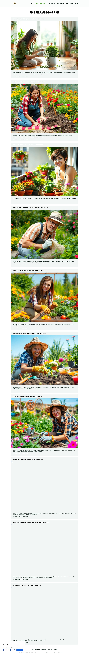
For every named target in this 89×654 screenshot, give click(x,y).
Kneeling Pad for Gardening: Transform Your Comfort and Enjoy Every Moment (28, 82)
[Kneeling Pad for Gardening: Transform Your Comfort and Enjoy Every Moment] (44, 108)
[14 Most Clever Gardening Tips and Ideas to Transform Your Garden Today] (44, 423)
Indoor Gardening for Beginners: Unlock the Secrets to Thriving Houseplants (29, 19)
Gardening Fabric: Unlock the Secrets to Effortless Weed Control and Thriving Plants (30, 208)
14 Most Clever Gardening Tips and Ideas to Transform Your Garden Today (27, 396)
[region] (13, 646)
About (71, 3)
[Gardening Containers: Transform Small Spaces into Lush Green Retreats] (44, 171)
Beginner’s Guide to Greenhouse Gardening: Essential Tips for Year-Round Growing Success (31, 522)
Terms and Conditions (45, 649)
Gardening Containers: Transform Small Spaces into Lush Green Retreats (28, 145)
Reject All (13, 649)
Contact (76, 3)
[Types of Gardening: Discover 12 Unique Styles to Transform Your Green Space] (44, 297)
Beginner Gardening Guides (40, 3)
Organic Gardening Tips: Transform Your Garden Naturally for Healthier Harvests (29, 333)
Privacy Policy (37, 649)
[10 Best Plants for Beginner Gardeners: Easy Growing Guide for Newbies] (44, 612)
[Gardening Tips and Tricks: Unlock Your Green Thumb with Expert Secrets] (44, 486)
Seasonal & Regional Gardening (62, 3)
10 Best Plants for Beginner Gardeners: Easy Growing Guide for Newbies (27, 585)
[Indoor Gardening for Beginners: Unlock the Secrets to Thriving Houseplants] (44, 45)
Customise (7, 649)
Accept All (20, 649)
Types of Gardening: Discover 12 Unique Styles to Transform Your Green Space (28, 270)
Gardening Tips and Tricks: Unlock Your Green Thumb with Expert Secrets (28, 459)
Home (32, 3)
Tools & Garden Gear (51, 3)
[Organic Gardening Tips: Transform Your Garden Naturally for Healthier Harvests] (44, 360)
